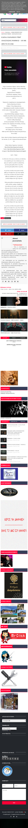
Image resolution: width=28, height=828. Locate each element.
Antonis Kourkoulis (20, 814)
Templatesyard (6, 814)
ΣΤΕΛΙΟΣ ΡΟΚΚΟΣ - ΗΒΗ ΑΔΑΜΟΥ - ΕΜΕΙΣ (12, 320)
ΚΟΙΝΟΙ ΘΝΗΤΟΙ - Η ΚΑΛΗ (13, 450)
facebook (22, 337)
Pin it (9, 234)
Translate (13, 730)
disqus (13, 337)
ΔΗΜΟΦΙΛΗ (14, 421)
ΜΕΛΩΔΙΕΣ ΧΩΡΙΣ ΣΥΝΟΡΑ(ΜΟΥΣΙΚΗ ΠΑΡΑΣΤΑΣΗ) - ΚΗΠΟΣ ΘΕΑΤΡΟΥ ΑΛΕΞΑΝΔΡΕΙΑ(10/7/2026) (15, 432)
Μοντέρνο (7, 32)
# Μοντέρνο (7, 218)
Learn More (12, 11)
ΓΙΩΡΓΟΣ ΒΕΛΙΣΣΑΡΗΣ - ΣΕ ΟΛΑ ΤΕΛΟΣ (16, 425)
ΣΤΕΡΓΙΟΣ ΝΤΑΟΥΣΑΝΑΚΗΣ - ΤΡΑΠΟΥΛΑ (16, 444)
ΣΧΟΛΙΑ (23, 421)
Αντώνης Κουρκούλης (6, 391)
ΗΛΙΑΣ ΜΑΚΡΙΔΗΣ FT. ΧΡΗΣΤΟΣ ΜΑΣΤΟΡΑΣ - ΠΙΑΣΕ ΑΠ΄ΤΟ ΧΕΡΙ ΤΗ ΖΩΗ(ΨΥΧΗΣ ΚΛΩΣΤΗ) (17, 458)
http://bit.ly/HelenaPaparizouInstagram (16, 151)
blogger (5, 337)
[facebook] (11, 816)
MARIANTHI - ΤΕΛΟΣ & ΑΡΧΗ (8, 307)
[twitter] (14, 816)
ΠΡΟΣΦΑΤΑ (5, 421)
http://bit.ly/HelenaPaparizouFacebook (14, 147)
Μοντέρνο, (16, 48)
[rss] (17, 816)
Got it (18, 11)
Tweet (9, 230)
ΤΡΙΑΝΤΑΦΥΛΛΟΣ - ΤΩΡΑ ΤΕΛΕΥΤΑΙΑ (10, 333)
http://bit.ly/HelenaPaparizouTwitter (15, 149)
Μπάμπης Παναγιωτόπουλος (8, 393)
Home (2, 32)
